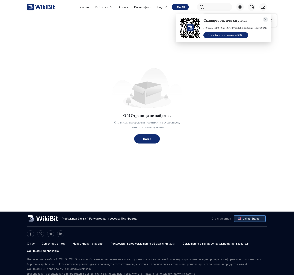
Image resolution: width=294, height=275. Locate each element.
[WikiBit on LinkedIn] (60, 233)
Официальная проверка (43, 250)
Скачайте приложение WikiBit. (226, 35)
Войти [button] (180, 7)
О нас (31, 243)
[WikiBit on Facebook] (30, 233)
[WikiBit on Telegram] (50, 233)
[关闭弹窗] (265, 19)
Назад (147, 139)
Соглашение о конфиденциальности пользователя (216, 243)
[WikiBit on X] (40, 233)
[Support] (251, 7)
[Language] (240, 7)
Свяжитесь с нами (54, 243)
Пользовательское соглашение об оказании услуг (142, 243)
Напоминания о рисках (88, 243)
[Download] (263, 7)
